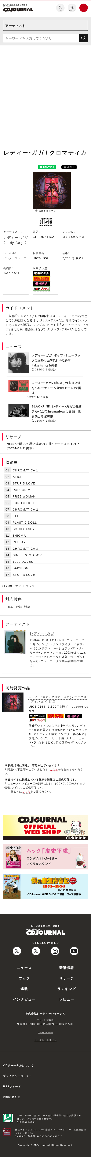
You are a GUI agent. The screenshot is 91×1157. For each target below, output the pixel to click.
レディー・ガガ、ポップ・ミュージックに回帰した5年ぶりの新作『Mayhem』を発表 (56, 360)
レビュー (66, 999)
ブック (24, 978)
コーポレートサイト (45, 1040)
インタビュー (24, 999)
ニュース (24, 967)
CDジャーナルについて (18, 1065)
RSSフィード (12, 1086)
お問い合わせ (12, 1097)
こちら (54, 769)
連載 (24, 988)
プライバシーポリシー (17, 1076)
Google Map (45, 1032)
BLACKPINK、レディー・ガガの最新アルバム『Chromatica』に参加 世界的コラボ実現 (57, 411)
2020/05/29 (11, 273)
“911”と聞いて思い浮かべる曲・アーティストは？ (43, 444)
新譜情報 (66, 967)
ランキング (66, 988)
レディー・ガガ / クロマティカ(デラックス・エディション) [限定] (58, 699)
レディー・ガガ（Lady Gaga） (15, 240)
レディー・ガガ (42, 633)
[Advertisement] (45, 96)
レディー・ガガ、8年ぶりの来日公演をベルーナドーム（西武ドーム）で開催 (56, 388)
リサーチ (66, 978)
